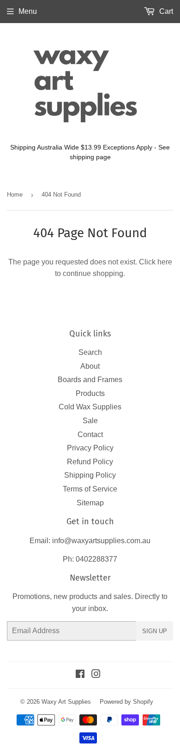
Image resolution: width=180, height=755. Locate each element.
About (90, 366)
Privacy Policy (90, 448)
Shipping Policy (90, 475)
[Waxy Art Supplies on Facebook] (80, 675)
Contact (90, 434)
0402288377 (96, 559)
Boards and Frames (90, 379)
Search (90, 352)
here (164, 262)
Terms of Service (90, 489)
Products (90, 393)
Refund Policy (90, 462)
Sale (90, 421)
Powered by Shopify (126, 701)
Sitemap (90, 503)
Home (15, 194)
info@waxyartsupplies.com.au (101, 541)
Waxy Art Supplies (66, 701)
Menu (27, 11)
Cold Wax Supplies (90, 407)
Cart (165, 11)
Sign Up (154, 631)
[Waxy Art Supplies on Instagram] (96, 675)
